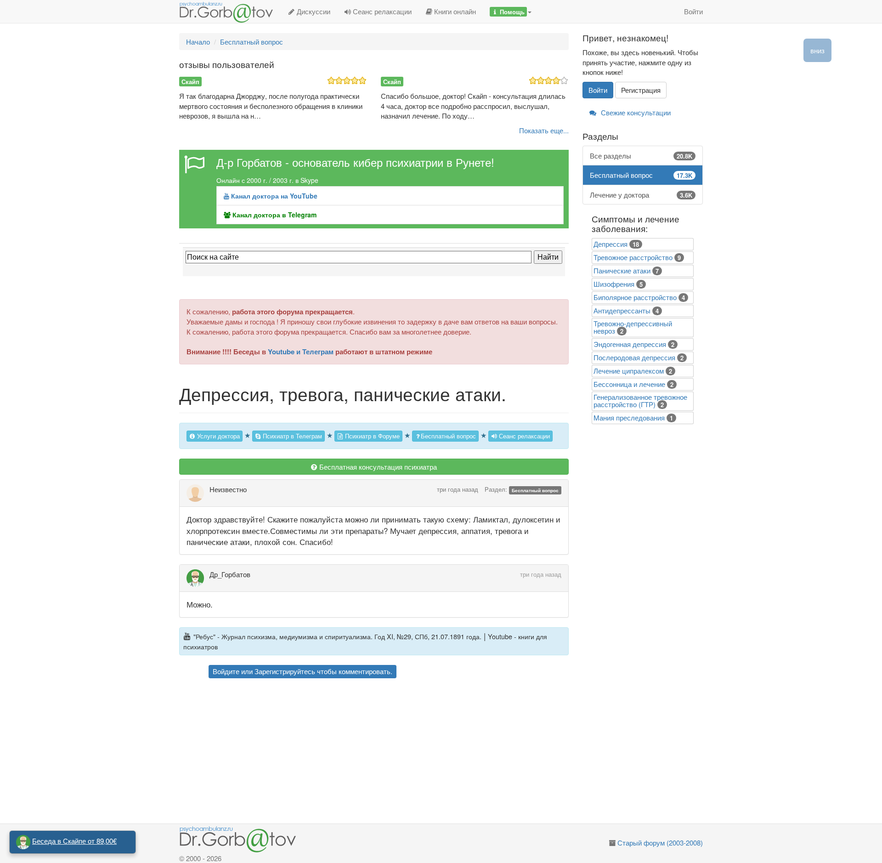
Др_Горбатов (229, 574)
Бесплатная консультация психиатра (377, 466)
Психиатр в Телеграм (291, 436)
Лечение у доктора (641, 194)
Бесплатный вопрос (448, 436)
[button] (510, 11)
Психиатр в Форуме (371, 436)
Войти (693, 11)
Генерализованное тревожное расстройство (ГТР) (640, 400)
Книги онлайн (454, 11)
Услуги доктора (217, 436)
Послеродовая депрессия (634, 357)
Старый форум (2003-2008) (660, 842)
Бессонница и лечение (629, 384)
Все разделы (641, 155)
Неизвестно (228, 489)
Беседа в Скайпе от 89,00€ (74, 841)
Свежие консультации (635, 112)
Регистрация (641, 90)
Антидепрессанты (622, 310)
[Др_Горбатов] (198, 578)
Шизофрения (614, 284)
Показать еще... (544, 130)
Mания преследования (629, 417)
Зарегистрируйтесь (284, 671)
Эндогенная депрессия (630, 344)
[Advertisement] (390, 752)
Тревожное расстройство (633, 257)
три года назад (457, 489)
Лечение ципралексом (629, 370)
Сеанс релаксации (381, 11)
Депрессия (611, 244)
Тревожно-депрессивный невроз (633, 326)
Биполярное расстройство (635, 297)
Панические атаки (622, 270)
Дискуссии (312, 11)
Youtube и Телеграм (301, 351)
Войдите (226, 671)
